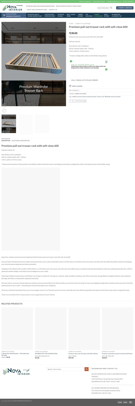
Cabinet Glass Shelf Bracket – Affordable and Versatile (15, 354)
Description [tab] (5, 140)
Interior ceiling (61, 15)
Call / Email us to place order (84, 80)
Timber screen (80, 15)
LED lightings (89, 15)
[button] (13, 15)
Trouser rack (100, 96)
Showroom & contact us (116, 15)
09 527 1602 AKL (128, 1)
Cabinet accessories (98, 15)
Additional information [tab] (21, 140)
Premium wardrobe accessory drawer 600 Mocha (117, 353)
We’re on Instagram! (85, 1)
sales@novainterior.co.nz (114, 1)
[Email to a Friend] (81, 101)
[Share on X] (74, 101)
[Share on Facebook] (70, 101)
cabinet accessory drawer (79, 96)
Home (71, 23)
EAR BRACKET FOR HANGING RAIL (46, 353)
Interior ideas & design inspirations (35, 15)
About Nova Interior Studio (37, 9)
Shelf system (106, 15)
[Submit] (111, 8)
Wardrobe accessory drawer (113, 96)
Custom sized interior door (49, 15)
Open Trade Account (99, 1)
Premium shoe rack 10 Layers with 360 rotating (82, 353)
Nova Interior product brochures (68, 6)
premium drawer (91, 96)
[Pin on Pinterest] (85, 101)
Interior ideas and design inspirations (40, 6)
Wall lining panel (71, 15)
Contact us (53, 9)
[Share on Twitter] (78, 101)
